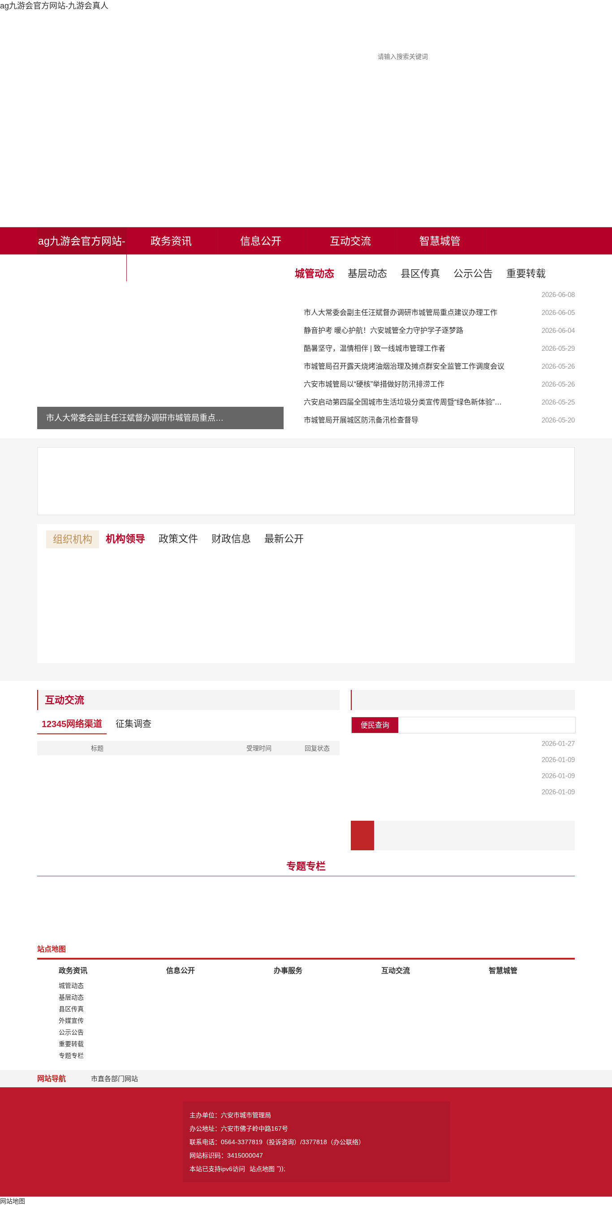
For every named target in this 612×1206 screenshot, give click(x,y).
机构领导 (125, 538)
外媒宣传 (71, 1020)
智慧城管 (440, 241)
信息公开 (260, 241)
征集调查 (133, 724)
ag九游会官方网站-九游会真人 (81, 254)
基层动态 (367, 273)
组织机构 (72, 539)
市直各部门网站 (114, 1078)
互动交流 (350, 241)
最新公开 (284, 538)
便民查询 (375, 725)
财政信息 (231, 538)
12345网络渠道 (72, 724)
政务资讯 (171, 241)
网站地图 (12, 1201)
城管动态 (314, 273)
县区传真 (420, 273)
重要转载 (526, 273)
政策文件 (178, 538)
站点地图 (262, 1168)
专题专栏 (306, 866)
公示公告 (473, 273)
